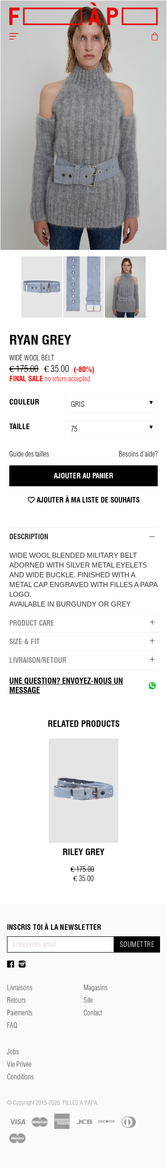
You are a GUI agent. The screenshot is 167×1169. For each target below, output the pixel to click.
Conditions (20, 1076)
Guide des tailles (29, 454)
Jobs (13, 1051)
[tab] (83, 536)
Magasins (96, 987)
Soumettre (137, 944)
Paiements (19, 1012)
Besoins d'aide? (138, 454)
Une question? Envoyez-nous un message (66, 686)
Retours (16, 1000)
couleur (24, 401)
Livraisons (19, 987)
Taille (19, 426)
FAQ (12, 1025)
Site (88, 1000)
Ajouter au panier (83, 475)
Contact (93, 1012)
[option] (83, 125)
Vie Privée (19, 1064)
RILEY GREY (83, 852)
